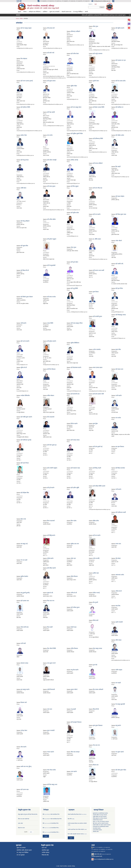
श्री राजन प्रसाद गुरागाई (27, 81)
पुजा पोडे (95, 664)
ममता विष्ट (117, 605)
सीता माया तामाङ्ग (75, 752)
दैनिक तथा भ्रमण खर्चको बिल (23, 818)
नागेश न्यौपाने (118, 240)
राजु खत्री (73, 709)
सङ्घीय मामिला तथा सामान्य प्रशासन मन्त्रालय (101, 824)
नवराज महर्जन (50, 752)
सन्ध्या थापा (118, 543)
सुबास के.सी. (50, 592)
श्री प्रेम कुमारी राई (97, 446)
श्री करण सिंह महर (97, 188)
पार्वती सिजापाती (51, 689)
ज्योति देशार (23, 188)
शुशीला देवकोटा (24, 576)
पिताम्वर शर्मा (24, 702)
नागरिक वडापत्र (45, 852)
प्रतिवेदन (45, 11)
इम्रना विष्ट (118, 349)
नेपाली (96, 4)
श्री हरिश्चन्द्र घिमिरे (98, 138)
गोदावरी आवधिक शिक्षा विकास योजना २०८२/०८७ (77, 814)
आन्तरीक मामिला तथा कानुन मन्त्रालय (100, 814)
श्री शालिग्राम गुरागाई (26, 440)
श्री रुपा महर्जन (96, 214)
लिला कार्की (49, 627)
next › (31, 832)
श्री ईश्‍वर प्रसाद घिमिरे (98, 107)
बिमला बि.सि (96, 709)
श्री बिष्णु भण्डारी (97, 468)
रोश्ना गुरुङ (73, 247)
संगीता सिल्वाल (74, 648)
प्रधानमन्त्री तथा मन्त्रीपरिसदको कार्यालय (101, 826)
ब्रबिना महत (96, 573)
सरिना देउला (118, 640)
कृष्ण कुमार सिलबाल (97, 725)
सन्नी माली (23, 643)
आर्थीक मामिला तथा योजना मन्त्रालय (100, 816)
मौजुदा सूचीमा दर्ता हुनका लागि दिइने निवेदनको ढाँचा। (28, 814)
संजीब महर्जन (50, 558)
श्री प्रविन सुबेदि (75, 487)
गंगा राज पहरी (24, 560)
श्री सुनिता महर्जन (119, 28)
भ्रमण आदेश (20, 823)
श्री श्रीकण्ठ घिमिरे (25, 107)
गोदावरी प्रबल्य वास (66, 11)
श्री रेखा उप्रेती (51, 112)
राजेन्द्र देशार (24, 730)
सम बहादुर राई (24, 543)
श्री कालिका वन (119, 107)
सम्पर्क (86, 11)
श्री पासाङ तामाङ (75, 440)
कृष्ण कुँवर (95, 423)
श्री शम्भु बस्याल (25, 160)
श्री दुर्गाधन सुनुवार (51, 239)
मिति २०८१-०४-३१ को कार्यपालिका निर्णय (50, 823)
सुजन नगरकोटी (51, 730)
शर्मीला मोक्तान (50, 395)
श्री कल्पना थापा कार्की (98, 270)
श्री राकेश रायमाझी (51, 160)
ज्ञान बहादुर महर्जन (25, 689)
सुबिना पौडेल (74, 86)
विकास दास (95, 765)
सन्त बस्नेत (49, 135)
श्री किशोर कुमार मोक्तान (27, 296)
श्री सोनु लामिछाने (25, 221)
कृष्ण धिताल (96, 291)
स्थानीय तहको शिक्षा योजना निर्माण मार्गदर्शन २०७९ (77, 829)
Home (17, 18)
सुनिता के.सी (24, 367)
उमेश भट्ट (73, 558)
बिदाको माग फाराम (21, 827)
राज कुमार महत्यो (119, 752)
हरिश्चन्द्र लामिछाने (75, 31)
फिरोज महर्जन (74, 423)
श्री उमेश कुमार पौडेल (120, 770)
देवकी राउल (73, 627)
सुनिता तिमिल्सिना (75, 343)
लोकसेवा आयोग (96, 831)
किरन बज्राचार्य (51, 520)
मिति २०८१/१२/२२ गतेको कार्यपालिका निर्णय (51, 814)
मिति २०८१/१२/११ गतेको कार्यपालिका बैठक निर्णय (52, 818)
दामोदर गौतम (24, 135)
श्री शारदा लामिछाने (97, 163)
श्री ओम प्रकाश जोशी (98, 394)
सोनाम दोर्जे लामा (25, 627)
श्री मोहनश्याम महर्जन (76, 367)
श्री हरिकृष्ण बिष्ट (25, 492)
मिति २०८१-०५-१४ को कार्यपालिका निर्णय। (51, 827)
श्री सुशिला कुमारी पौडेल (77, 133)
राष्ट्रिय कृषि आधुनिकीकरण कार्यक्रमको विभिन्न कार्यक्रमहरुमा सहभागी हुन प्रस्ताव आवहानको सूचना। (93, 15)
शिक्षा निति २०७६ (71, 818)
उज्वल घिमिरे (50, 323)
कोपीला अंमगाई (74, 160)
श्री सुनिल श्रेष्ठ (75, 212)
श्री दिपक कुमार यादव (120, 214)
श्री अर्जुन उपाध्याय (97, 53)
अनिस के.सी (74, 592)
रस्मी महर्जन (118, 489)
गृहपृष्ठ (19, 11)
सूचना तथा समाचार (21, 847)
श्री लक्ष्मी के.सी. (119, 263)
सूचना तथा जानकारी (54, 11)
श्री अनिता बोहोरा (51, 219)
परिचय (24, 11)
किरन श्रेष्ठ (73, 520)
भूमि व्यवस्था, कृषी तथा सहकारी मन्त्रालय (100, 823)
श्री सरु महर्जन (96, 535)
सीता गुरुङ (95, 26)
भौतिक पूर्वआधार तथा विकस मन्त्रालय (100, 818)
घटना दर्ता (44, 847)
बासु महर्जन (118, 725)
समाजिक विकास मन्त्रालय (98, 819)
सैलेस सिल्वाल (74, 576)
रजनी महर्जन (118, 395)
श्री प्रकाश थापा (25, 600)
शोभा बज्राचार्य (50, 417)
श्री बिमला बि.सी (25, 270)
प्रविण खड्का (118, 670)
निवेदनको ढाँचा (45, 855)
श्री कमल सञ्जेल (51, 296)
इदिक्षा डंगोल (96, 520)
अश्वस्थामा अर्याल (119, 574)
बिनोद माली (95, 620)
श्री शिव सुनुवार (75, 186)
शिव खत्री (117, 166)
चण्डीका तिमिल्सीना (25, 395)
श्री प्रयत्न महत (25, 789)
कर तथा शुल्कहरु (21, 855)
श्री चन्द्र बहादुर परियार (77, 323)
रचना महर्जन (74, 771)
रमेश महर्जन (23, 747)
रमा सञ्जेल (118, 417)
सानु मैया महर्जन (74, 670)
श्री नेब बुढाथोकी (51, 265)
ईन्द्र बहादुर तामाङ (97, 648)
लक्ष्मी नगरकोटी (119, 622)
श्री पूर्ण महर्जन (50, 487)
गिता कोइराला (24, 58)
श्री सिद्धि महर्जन (51, 535)
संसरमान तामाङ (24, 663)
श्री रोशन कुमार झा (51, 445)
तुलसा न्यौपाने (74, 689)
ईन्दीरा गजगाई (96, 592)
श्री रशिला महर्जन (51, 568)
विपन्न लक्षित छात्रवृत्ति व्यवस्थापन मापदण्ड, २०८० (77, 833)
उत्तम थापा (49, 709)
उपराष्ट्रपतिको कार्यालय (97, 829)
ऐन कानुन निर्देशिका (78, 11)
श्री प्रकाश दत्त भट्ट (120, 60)
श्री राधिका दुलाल (75, 607)
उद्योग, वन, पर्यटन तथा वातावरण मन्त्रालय (101, 821)
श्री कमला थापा (119, 369)
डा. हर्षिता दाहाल (97, 239)
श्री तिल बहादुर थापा (52, 784)
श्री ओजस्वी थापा (75, 394)
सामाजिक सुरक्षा (45, 850)
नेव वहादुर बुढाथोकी (120, 704)
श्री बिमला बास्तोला (120, 468)
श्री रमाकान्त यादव (75, 468)
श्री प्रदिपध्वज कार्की (120, 512)
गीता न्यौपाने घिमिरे (51, 648)
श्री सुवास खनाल (51, 81)
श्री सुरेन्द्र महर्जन (51, 341)
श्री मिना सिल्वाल (51, 369)
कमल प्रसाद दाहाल (97, 367)
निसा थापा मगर (50, 600)
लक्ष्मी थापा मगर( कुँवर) (26, 766)
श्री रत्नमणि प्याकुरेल (52, 468)
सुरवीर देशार (96, 81)
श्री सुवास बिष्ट (24, 245)
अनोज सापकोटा (97, 349)
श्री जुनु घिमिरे (74, 288)
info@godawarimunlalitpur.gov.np (105, 859)
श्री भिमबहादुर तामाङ (120, 314)
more (46, 836)
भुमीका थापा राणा (75, 543)
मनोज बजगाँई (96, 558)
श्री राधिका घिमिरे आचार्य (99, 486)
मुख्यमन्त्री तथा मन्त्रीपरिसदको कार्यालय (100, 813)
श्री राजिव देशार (75, 53)
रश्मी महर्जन (23, 323)
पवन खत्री (118, 683)
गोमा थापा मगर (96, 745)
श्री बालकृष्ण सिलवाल (76, 722)
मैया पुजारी (95, 602)
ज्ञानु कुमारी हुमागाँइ (25, 592)
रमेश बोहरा (118, 558)
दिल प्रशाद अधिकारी (98, 689)
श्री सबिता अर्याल (119, 135)
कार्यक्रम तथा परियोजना (34, 11)
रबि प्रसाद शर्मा (51, 28)
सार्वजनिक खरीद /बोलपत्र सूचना (24, 850)
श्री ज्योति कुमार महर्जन (26, 417)
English (90, 4)
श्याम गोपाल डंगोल (51, 770)
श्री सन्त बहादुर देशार (76, 107)
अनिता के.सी (118, 591)
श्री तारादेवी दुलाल (97, 316)
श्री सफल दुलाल (51, 186)
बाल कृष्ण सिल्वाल (119, 446)
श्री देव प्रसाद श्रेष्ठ (120, 81)
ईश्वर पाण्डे (23, 519)
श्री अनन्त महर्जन (25, 341)
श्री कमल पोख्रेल (119, 196)
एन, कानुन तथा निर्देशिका (22, 852)
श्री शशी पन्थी (50, 52)
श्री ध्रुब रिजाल (25, 463)
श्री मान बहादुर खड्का (26, 28)
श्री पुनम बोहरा (74, 262)
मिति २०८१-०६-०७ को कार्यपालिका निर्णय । (51, 832)
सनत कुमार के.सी (51, 663)
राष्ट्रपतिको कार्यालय (97, 828)
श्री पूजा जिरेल (119, 288)
